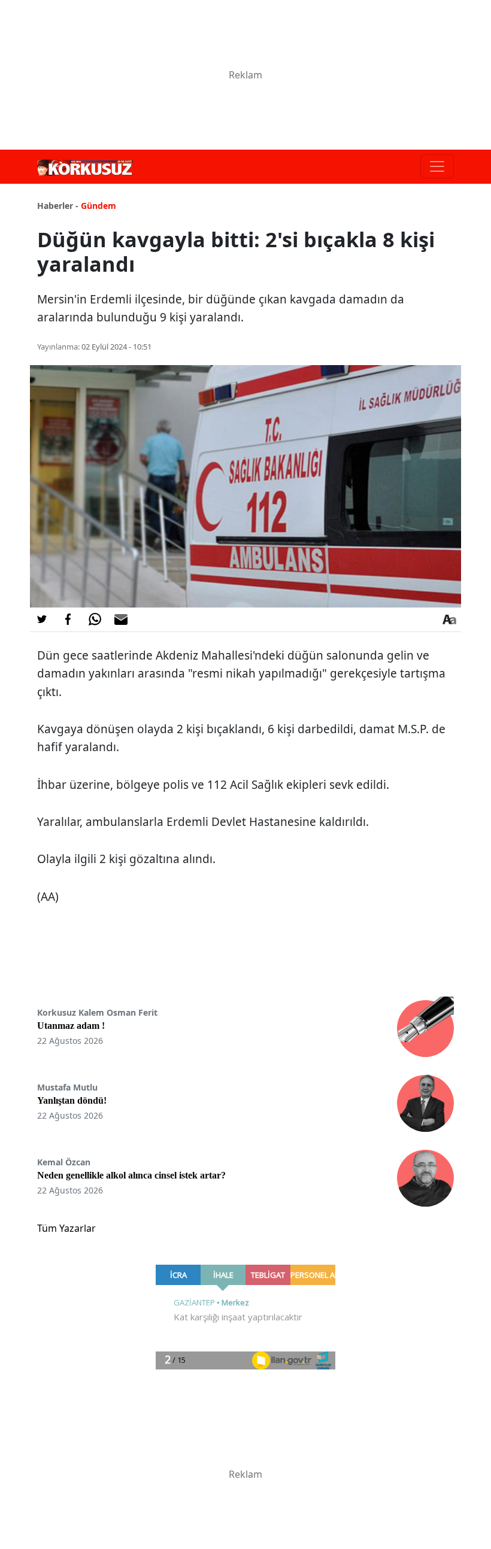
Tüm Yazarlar (66, 1228)
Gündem (98, 205)
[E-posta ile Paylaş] (121, 619)
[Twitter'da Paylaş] (42, 619)
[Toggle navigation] (437, 166)
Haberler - (57, 205)
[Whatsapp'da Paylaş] (95, 619)
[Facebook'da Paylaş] (68, 619)
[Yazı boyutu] (449, 619)
